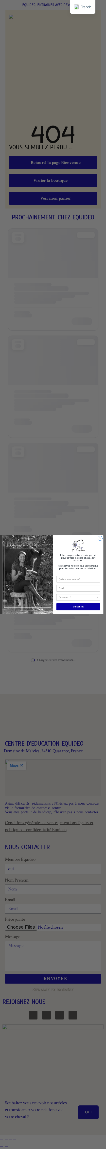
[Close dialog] (100, 538)
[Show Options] (97, 597)
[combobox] (77, 597)
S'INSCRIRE (78, 606)
